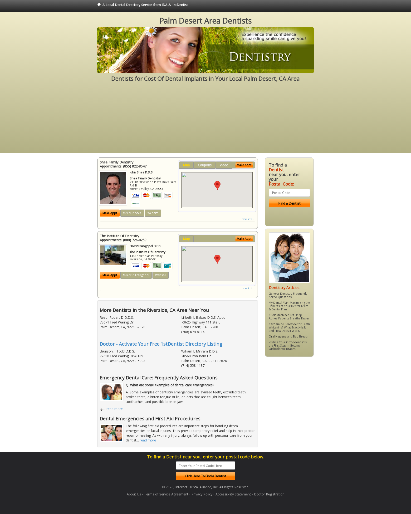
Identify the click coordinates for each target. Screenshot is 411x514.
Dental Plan (281, 303)
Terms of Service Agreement (166, 494)
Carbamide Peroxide (283, 324)
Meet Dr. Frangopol (136, 275)
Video (224, 165)
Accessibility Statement (233, 494)
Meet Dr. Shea (132, 213)
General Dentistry (280, 294)
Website (152, 213)
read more (115, 408)
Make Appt (110, 213)
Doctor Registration (269, 494)
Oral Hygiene (277, 336)
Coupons (205, 165)
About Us (134, 494)
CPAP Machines (279, 315)
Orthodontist (295, 342)
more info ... (248, 219)
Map (186, 165)
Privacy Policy (201, 494)
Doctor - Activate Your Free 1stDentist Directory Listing (161, 344)
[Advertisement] (205, 119)
